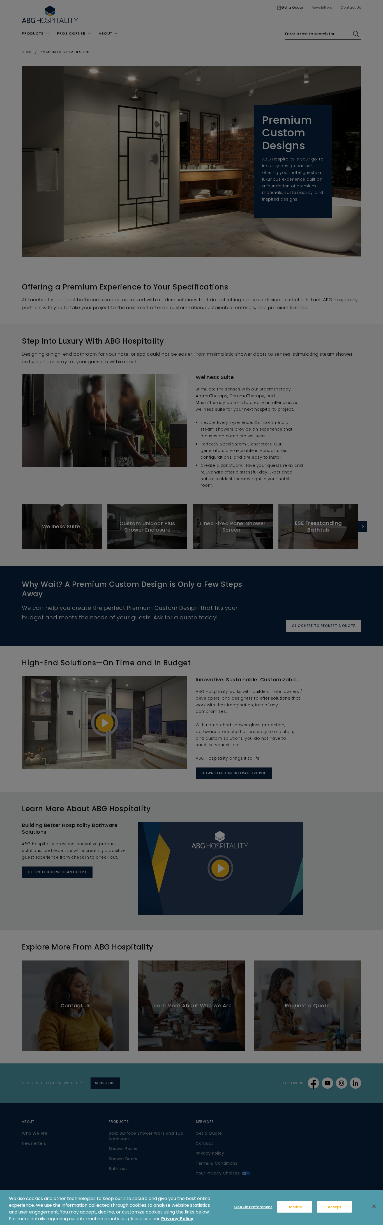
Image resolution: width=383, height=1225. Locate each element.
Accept (335, 1207)
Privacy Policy (177, 1218)
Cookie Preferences (253, 1207)
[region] (191, 1207)
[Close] (374, 1206)
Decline (294, 1207)
